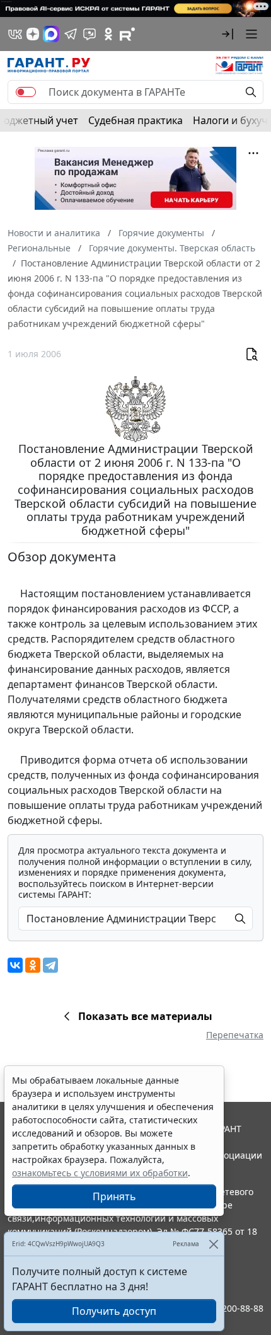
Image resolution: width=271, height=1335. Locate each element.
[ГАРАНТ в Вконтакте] (15, 34)
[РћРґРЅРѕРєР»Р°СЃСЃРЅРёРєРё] (32, 965)
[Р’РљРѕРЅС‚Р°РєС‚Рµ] (15, 965)
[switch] (26, 92)
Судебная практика (135, 120)
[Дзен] (32, 34)
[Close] (213, 1244)
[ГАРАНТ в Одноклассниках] (108, 34)
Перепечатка (234, 1035)
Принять (114, 1196)
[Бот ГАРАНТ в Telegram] (89, 34)
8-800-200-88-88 (229, 1308)
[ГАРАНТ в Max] (51, 34)
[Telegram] (50, 965)
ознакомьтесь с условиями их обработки (100, 1173)
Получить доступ (114, 1311)
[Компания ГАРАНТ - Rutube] (127, 34)
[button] (227, 34)
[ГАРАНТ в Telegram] (70, 34)
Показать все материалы (145, 1016)
